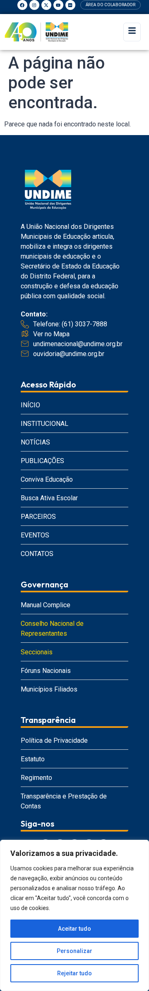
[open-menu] (132, 32)
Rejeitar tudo (74, 973)
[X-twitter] (46, 5)
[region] (74, 915)
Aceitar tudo (74, 928)
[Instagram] (34, 5)
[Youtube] (58, 5)
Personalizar (74, 951)
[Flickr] (70, 5)
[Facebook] (22, 5)
